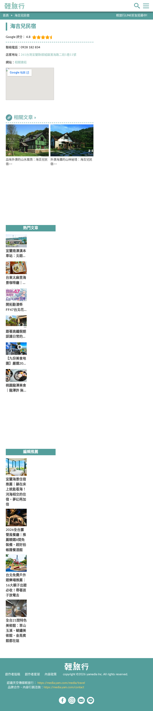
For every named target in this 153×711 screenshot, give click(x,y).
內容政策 (51, 674)
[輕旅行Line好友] (90, 700)
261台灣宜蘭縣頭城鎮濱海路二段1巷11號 (48, 54)
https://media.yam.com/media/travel (61, 682)
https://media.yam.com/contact (64, 687)
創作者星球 (32, 674)
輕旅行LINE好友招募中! (131, 15)
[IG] (72, 700)
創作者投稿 (12, 674)
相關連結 (21, 62)
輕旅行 (14, 6)
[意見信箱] (81, 700)
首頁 (6, 15)
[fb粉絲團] (62, 700)
